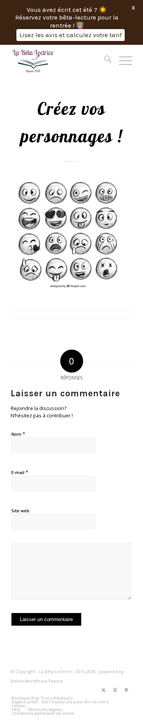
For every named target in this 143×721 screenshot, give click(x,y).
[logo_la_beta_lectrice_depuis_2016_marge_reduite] (59, 60)
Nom (18, 433)
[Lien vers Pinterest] (126, 690)
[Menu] (121, 60)
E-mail (19, 472)
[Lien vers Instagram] (115, 690)
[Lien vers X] (103, 690)
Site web (20, 510)
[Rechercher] (103, 60)
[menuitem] (103, 60)
